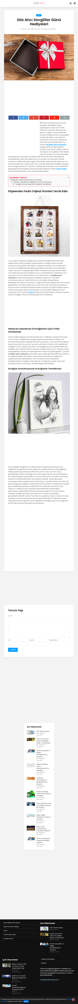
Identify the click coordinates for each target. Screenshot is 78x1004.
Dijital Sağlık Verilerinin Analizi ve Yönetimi (43, 817)
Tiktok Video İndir (9, 935)
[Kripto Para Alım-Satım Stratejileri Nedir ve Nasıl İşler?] (31, 739)
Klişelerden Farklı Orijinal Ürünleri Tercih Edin (26, 180)
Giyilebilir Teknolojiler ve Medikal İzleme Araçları (41, 781)
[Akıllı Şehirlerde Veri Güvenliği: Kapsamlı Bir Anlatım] (31, 804)
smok (5, 931)
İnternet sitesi (53, 640)
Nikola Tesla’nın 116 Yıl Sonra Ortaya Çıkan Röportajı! (19, 966)
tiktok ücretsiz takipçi (11, 927)
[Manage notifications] (73, 999)
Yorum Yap (36, 29)
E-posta (32, 640)
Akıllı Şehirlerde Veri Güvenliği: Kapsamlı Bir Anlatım (43, 805)
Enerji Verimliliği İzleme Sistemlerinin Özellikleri (43, 794)
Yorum (10, 615)
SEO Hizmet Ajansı (42, 731)
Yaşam (39, 15)
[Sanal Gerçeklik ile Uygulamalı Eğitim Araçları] (31, 839)
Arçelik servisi (8, 939)
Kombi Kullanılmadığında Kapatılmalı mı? (19, 987)
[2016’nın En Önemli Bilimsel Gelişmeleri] (6, 976)
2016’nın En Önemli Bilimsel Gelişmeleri (19, 977)
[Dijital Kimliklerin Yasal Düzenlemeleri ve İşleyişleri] (31, 765)
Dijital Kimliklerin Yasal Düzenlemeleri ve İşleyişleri (42, 767)
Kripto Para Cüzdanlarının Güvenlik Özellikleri (43, 829)
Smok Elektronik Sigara (11, 923)
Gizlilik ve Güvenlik (47, 959)
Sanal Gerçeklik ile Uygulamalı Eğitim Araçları (43, 840)
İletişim (43, 963)
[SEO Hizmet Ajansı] (31, 732)
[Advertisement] (39, 98)
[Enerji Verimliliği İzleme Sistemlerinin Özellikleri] (31, 794)
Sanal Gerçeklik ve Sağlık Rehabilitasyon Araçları (43, 754)
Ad (9, 640)
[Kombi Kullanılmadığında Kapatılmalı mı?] (6, 986)
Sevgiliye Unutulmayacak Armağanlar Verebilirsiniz (33, 184)
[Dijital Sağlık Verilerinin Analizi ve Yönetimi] (31, 815)
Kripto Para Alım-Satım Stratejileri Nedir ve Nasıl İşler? (43, 741)
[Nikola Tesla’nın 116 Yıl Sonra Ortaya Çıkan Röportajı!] (6, 965)
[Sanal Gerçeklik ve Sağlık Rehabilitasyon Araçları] (31, 751)
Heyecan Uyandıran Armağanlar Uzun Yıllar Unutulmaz (32, 182)
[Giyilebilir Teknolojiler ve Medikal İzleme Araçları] (31, 778)
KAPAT (26, 1001)
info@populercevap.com (49, 980)
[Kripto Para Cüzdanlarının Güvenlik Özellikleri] (31, 828)
